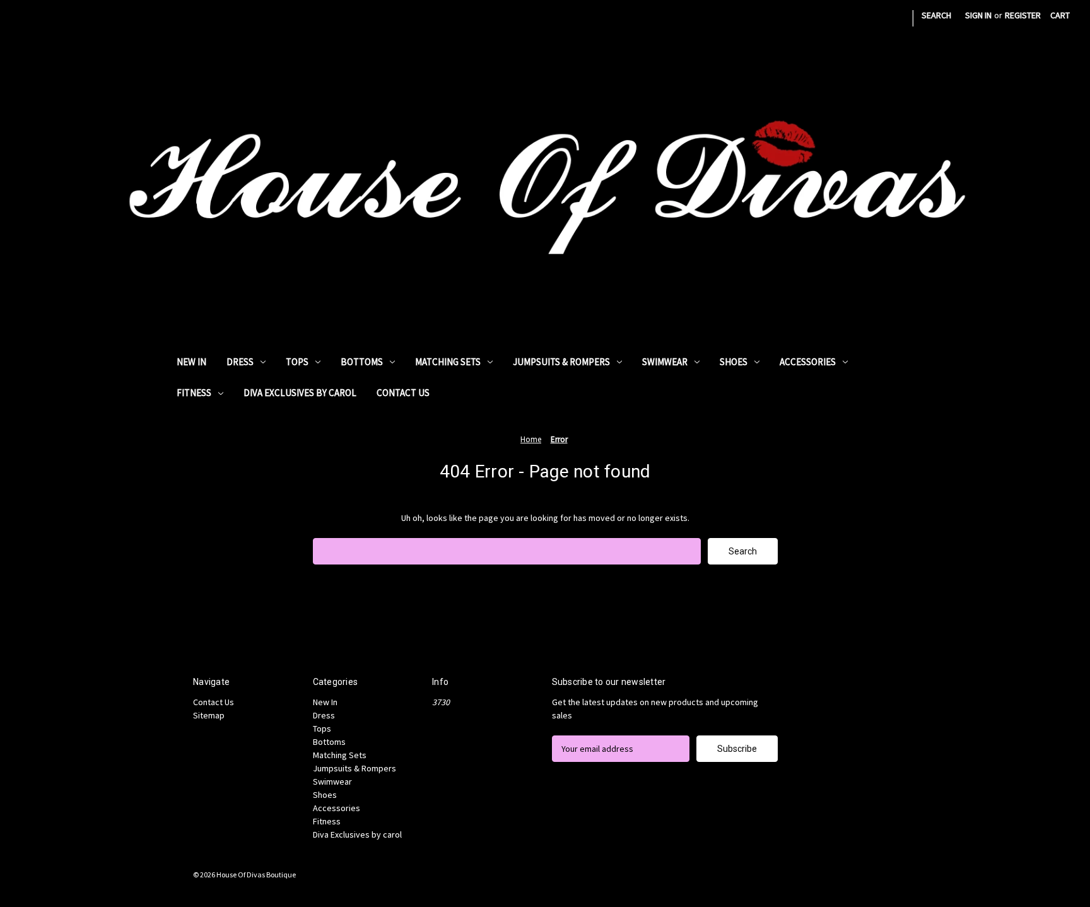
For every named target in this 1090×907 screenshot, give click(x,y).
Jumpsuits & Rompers (561, 362)
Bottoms (362, 362)
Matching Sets (448, 362)
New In (191, 362)
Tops (297, 362)
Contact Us (403, 393)
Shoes (733, 362)
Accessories (808, 362)
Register (1023, 15)
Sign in (978, 15)
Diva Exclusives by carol (299, 393)
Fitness (194, 393)
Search (936, 15)
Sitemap (209, 715)
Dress (240, 362)
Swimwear (665, 362)
